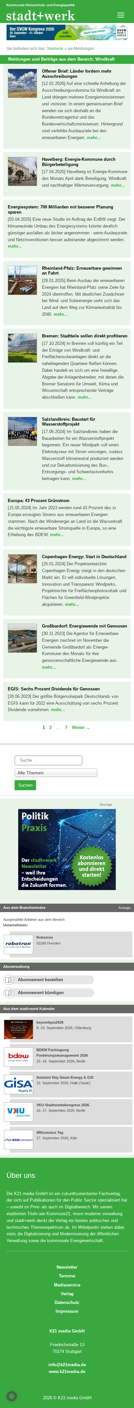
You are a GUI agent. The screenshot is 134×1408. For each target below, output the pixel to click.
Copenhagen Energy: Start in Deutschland (84, 556)
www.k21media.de (67, 1371)
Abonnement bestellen (40, 979)
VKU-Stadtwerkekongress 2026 (63, 1105)
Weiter (81, 727)
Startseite (55, 48)
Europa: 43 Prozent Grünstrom (39, 500)
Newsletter (67, 1267)
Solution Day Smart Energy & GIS (64, 1077)
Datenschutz (67, 1302)
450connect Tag (49, 1132)
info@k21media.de (67, 1364)
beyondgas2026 (50, 1022)
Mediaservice (67, 1285)
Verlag (67, 1293)
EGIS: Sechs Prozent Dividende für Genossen (54, 688)
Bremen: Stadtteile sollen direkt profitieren (84, 336)
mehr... (94, 137)
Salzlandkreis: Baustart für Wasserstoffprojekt (68, 422)
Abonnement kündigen (41, 992)
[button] (11, 1396)
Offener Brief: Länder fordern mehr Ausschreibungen (77, 74)
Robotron (44, 937)
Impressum (67, 1311)
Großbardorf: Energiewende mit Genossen (84, 626)
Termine (67, 1275)
